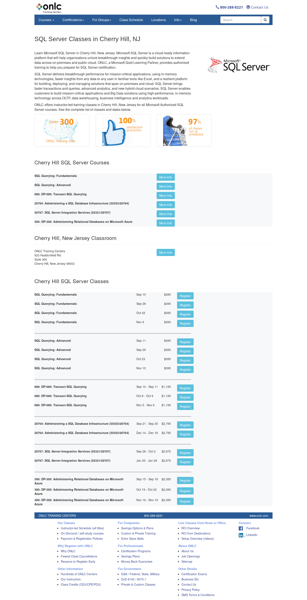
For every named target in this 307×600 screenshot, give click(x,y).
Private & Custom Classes (138, 584)
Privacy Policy (190, 589)
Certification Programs (136, 551)
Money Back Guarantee (136, 561)
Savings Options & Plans (137, 528)
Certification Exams (194, 574)
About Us (187, 551)
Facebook (251, 528)
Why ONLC (68, 551)
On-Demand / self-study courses (82, 533)
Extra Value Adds (132, 538)
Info (177, 19)
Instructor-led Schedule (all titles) (82, 528)
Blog (193, 19)
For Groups (100, 19)
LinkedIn (251, 535)
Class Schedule (131, 19)
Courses (45, 19)
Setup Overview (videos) (197, 538)
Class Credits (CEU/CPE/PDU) (81, 584)
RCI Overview (190, 528)
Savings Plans (130, 556)
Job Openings (190, 556)
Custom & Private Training (138, 533)
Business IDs (190, 579)
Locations (158, 19)
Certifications (72, 19)
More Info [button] (165, 177)
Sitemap (186, 561)
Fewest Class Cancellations (79, 556)
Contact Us (259, 7)
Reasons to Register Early (78, 561)
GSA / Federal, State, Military (140, 574)
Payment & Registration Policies (82, 538)
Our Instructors (71, 579)
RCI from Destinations (196, 533)
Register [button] (185, 296)
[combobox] (240, 19)
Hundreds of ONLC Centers (79, 574)
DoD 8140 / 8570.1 (133, 579)
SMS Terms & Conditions (197, 595)
